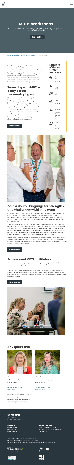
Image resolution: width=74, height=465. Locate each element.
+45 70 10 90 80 (11, 418)
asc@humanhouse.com (42, 387)
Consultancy (15, 55)
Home (9, 55)
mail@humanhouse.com (14, 420)
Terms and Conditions (13, 439)
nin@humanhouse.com (14, 387)
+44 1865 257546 (40, 389)
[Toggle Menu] (71, 4)
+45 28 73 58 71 (11, 389)
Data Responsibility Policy (28, 439)
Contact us (37, 37)
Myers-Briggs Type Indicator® (28, 55)
